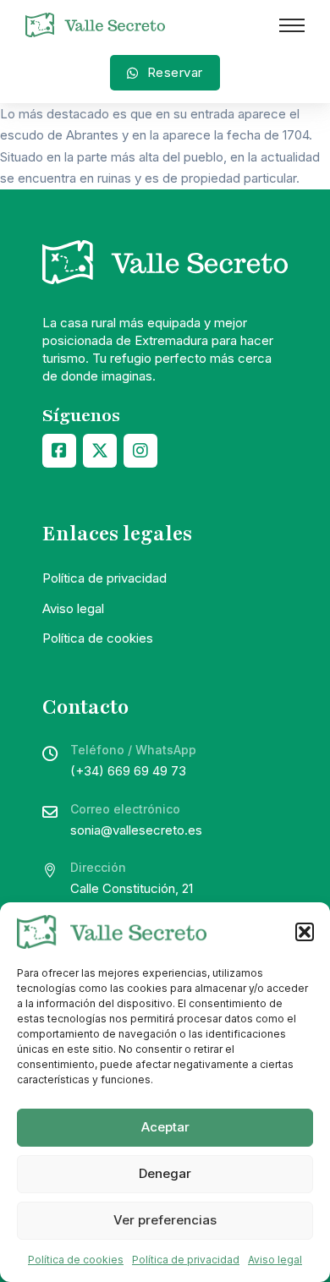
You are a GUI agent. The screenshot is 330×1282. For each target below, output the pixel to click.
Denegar (165, 1173)
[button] (304, 931)
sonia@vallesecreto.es (136, 830)
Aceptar (165, 1127)
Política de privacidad (185, 1259)
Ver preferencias (165, 1220)
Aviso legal (275, 1259)
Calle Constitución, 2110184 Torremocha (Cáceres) (154, 899)
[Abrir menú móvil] (292, 25)
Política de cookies (76, 1259)
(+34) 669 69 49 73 (128, 771)
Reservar (175, 72)
